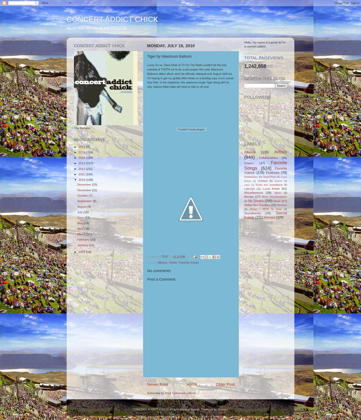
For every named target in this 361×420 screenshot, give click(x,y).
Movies (249, 196)
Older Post (225, 384)
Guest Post (269, 177)
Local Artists (271, 188)
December (84, 184)
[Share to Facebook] (214, 257)
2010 (82, 179)
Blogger (223, 409)
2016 (82, 147)
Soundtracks (252, 213)
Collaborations (268, 157)
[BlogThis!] (206, 257)
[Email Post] (195, 256)
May (80, 223)
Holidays (263, 180)
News (277, 201)
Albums (162, 262)
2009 (82, 252)
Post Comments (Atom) (180, 393)
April (80, 228)
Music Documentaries (274, 196)
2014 (82, 157)
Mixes (278, 192)
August (82, 206)
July (80, 212)
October (83, 195)
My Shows (256, 201)
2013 (82, 163)
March (81, 234)
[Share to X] (210, 257)
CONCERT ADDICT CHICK (112, 19)
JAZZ (247, 185)
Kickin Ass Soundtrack (269, 184)
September (85, 201)
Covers (249, 163)
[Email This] (202, 257)
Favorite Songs (189, 262)
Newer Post (157, 384)
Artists (173, 262)
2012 (82, 169)
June (81, 217)
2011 (82, 174)
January (83, 245)
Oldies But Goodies (257, 205)
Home (192, 384)
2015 (82, 152)
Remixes (282, 205)
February (83, 239)
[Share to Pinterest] (218, 257)
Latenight (249, 188)
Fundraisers (251, 177)
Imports (278, 181)
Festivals (272, 172)
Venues (269, 217)
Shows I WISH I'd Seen (266, 209)
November (84, 190)
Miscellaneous (253, 192)
